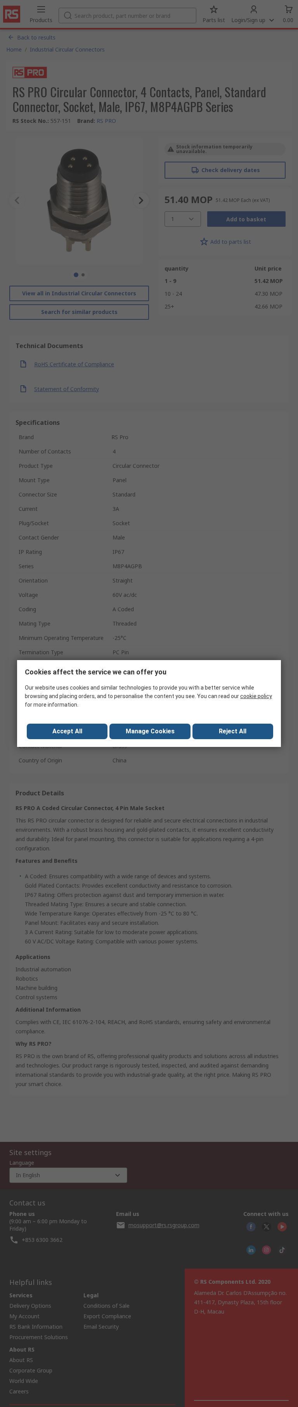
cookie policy (256, 696)
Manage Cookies (150, 731)
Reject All (232, 731)
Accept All (67, 731)
